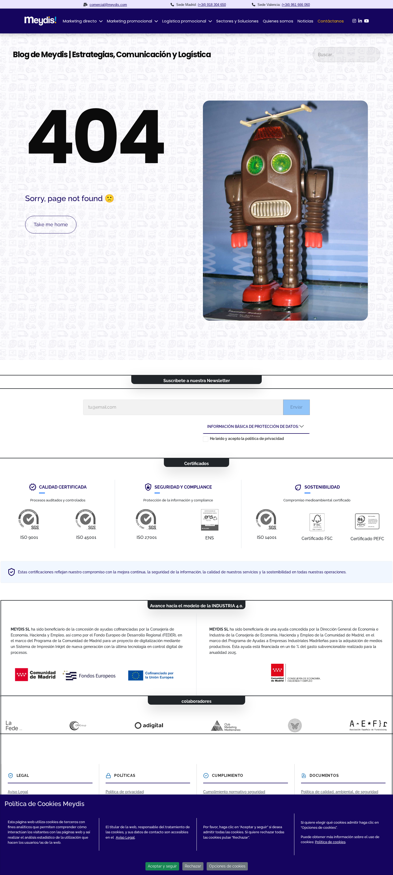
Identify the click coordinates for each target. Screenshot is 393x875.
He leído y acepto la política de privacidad (247, 438)
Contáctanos (331, 21)
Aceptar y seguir (162, 866)
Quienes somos (278, 21)
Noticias (305, 21)
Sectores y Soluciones (237, 21)
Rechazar (193, 866)
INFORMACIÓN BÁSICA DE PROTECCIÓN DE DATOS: (253, 426)
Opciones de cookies (227, 866)
